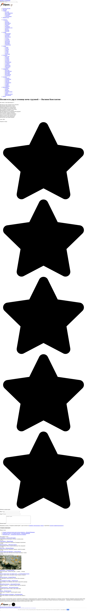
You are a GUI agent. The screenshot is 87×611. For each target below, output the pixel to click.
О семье (4, 46)
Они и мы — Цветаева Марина (7, 548)
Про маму (7, 35)
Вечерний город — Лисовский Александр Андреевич (14, 534)
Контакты (6, 607)
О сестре (7, 49)
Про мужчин (8, 33)
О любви (4, 10)
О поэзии (7, 88)
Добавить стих (6, 17)
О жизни (7, 57)
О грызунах (7, 75)
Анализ (4, 96)
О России (7, 81)
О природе (5, 19)
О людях (4, 32)
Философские (6, 87)
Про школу (7, 42)
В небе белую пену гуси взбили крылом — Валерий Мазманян (16, 533)
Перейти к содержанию (5, 0)
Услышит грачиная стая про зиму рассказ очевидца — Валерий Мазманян (19, 532)
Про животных (8, 71)
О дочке (7, 51)
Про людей (7, 41)
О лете (6, 20)
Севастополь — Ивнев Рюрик (6, 541)
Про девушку (8, 36)
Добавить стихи (17, 607)
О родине (5, 76)
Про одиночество (9, 13)
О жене (6, 47)
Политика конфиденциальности (15, 608)
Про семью (7, 54)
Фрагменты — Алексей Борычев (7, 570)
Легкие (6, 89)
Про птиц (7, 70)
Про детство (7, 66)
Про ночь (7, 31)
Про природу (8, 23)
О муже (6, 48)
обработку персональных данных (36, 525)
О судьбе (7, 11)
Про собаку (7, 72)
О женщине (7, 34)
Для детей (5, 9)
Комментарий (3, 523)
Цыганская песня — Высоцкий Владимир (9, 587)
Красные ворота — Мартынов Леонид (8, 544)
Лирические (7, 65)
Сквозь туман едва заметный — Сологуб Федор (10, 551)
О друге (7, 38)
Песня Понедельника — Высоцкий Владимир (10, 584)
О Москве (7, 78)
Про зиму (7, 22)
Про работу (7, 43)
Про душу (7, 56)
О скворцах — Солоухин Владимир (8, 537)
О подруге (7, 40)
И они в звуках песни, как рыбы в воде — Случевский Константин (14, 573)
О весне (7, 25)
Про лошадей (8, 74)
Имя (1, 511)
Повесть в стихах (9, 94)
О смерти (7, 58)
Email (1, 514)
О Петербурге (8, 82)
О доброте (7, 63)
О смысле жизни (8, 91)
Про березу (7, 26)
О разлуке (7, 15)
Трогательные (8, 62)
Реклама (2, 607)
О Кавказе (7, 86)
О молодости (8, 44)
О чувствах (5, 55)
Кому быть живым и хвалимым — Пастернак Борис (11, 594)
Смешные (7, 67)
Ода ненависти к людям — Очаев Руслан (9, 580)
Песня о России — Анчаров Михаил (8, 577)
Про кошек (7, 73)
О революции (8, 79)
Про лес (7, 28)
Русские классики (6, 8)
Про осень (7, 24)
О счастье (7, 59)
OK (68, 609)
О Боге (6, 92)
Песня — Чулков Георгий (5, 590)
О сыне (6, 52)
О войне (7, 84)
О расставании (8, 16)
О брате (6, 50)
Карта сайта (11, 607)
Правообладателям (4, 608)
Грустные (7, 60)
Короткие (7, 90)
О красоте (7, 64)
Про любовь (7, 14)
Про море (7, 30)
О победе (7, 83)
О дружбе (7, 39)
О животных (5, 68)
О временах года (8, 27)
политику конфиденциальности (56, 525)
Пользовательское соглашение (29, 608)
